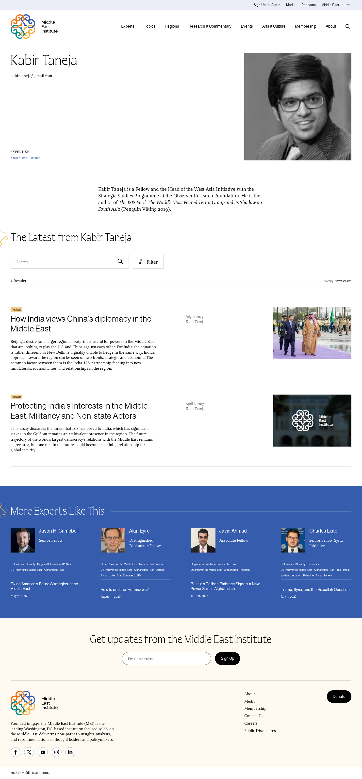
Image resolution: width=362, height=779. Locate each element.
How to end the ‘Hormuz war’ (124, 589)
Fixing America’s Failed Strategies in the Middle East (44, 586)
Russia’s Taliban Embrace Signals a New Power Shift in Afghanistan (225, 586)
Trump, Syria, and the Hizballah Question (315, 589)
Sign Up (227, 658)
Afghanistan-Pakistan (26, 158)
